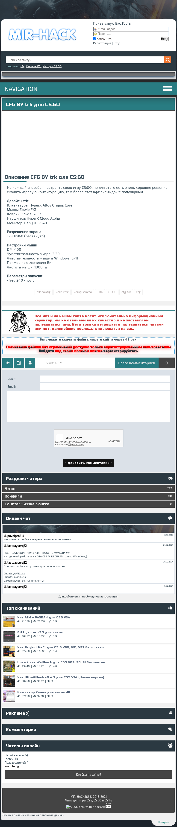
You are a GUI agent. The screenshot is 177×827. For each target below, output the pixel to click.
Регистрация (102, 43)
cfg (23, 66)
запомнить (104, 39)
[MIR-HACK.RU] (42, 42)
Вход (116, 43)
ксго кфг (62, 292)
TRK (100, 292)
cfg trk (126, 292)
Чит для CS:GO (52, 66)
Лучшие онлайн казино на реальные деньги (33, 815)
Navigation (21, 88)
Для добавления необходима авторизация (88, 596)
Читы (88, 488)
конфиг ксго (83, 292)
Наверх (162, 822)
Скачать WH (33, 66)
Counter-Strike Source (88, 504)
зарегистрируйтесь (120, 351)
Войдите (46, 351)
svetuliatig (12, 766)
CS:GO (112, 292)
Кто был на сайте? (88, 774)
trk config (43, 292)
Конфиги (88, 496)
